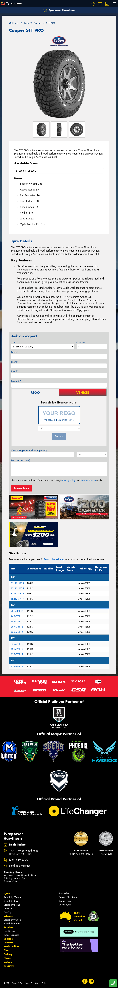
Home (15, 23)
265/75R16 (17, 621)
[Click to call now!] (93, 3)
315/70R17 (17, 654)
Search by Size (11, 901)
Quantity (80, 342)
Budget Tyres (65, 900)
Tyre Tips (8, 912)
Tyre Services (10, 931)
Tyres (7, 893)
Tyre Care (8, 908)
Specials (8, 938)
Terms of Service (88, 480)
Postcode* (16, 381)
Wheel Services (11, 934)
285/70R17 (17, 649)
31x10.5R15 (17, 583)
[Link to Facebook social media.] (84, 981)
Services (8, 927)
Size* (14, 342)
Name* (15, 352)
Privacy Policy (68, 480)
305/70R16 (17, 631)
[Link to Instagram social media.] (91, 981)
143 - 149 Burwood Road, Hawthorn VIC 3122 (24, 852)
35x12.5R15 (17, 598)
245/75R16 (17, 616)
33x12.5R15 (17, 593)
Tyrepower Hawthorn (61, 10)
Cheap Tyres (65, 904)
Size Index (64, 893)
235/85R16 (17, 611)
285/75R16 (17, 626)
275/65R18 (17, 666)
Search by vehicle (53, 559)
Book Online (11, 946)
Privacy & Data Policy (20, 983)
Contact (8, 942)
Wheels (8, 916)
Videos (8, 961)
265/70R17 (17, 644)
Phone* (14, 361)
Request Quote (21, 488)
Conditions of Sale (38, 983)
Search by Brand (12, 904)
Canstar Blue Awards (69, 897)
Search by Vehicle (12, 897)
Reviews (9, 965)
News (7, 958)
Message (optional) (20, 460)
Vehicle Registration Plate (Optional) (29, 450)
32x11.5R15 (17, 588)
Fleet (6, 950)
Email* (14, 371)
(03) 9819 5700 (18, 859)
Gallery (8, 954)
